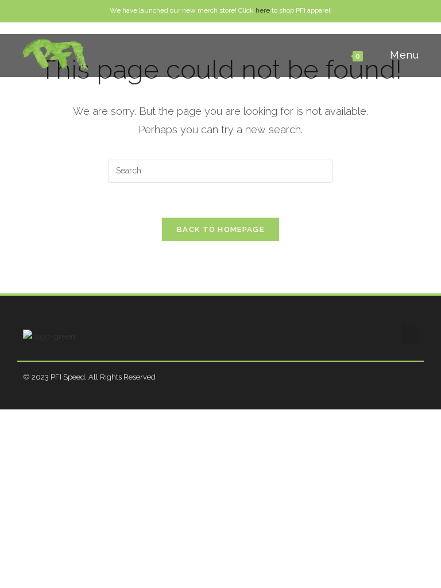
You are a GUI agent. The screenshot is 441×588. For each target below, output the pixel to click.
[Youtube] (414, 377)
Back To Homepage (220, 229)
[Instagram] (401, 377)
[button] (410, 333)
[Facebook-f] (388, 377)
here (263, 10)
